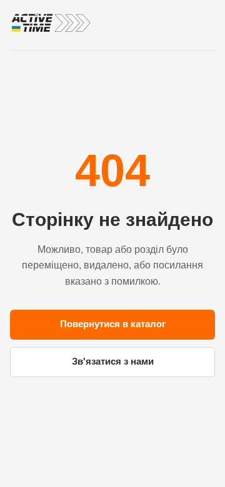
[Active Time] (50, 22)
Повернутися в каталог (113, 323)
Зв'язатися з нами (113, 361)
